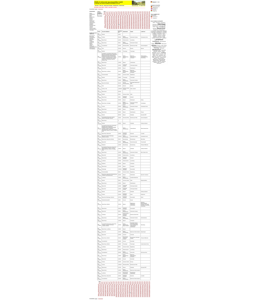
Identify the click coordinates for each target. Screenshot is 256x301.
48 (137, 12)
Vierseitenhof (159, 56)
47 (135, 12)
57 (106, 13)
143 (136, 16)
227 (136, 20)
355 (140, 25)
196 (114, 19)
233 (149, 20)
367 (120, 26)
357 (145, 25)
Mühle (158, 43)
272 (142, 21)
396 (138, 27)
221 (123, 20)
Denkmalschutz (159, 31)
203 (129, 19)
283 (120, 22)
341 (109, 25)
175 (114, 18)
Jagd (164, 36)
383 (109, 27)
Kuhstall (157, 37)
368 (123, 26)
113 (116, 15)
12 (121, 11)
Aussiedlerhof (162, 26)
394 (134, 27)
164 (136, 17)
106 (147, 14)
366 (118, 26)
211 (147, 19)
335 (142, 24)
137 (123, 16)
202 (127, 19)
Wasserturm (155, 61)
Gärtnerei (155, 36)
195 (112, 19)
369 (125, 26)
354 (138, 25)
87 (111, 14)
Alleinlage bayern (155, 25)
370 (127, 26)
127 (147, 15)
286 (127, 22)
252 (129, 290)
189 (145, 18)
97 (128, 14)
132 (112, 16)
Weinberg (164, 61)
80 (146, 13)
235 (145, 289)
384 (112, 27)
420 (147, 28)
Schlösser (91, 44)
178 (120, 18)
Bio (152, 31)
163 (134, 17)
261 (118, 21)
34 (113, 12)
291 (138, 22)
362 (109, 26)
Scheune (159, 52)
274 (147, 21)
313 (140, 23)
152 (109, 17)
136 (120, 16)
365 (116, 26)
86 (109, 14)
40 (123, 12)
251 (127, 290)
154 (114, 17)
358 (147, 25)
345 (118, 25)
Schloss (163, 52)
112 (114, 15)
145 (140, 16)
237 (149, 289)
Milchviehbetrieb (163, 41)
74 (135, 13)
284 (123, 22)
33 (111, 12)
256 (107, 21)
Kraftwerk (153, 37)
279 (112, 22)
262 (120, 21)
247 (118, 290)
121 (134, 15)
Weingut (155, 62)
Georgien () (154, 18)
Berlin (91, 16)
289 (134, 22)
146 (142, 16)
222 (125, 20)
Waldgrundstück (163, 57)
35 (114, 12)
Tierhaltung (161, 55)
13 (123, 11)
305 (123, 23)
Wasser (155, 58)
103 (140, 14)
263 (123, 21)
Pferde (165, 45)
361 (107, 26)
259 (114, 21)
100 (134, 14)
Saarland (91, 26)
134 (116, 16)
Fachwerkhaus (159, 32)
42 (127, 12)
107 (149, 14)
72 (132, 13)
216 (112, 20)
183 (131, 18)
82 (149, 13)
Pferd (162, 45)
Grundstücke (92, 46)
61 (113, 13)
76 (139, 13)
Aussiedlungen (92, 37)
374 (136, 26)
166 (140, 17)
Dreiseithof (165, 31)
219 (118, 20)
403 (110, 28)
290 (136, 22)
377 (142, 26)
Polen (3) (154, 9)
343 (114, 25)
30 (106, 12)
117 (125, 15)
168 (145, 17)
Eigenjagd (153, 32)
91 (118, 14)
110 (110, 15)
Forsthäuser (160, 34)
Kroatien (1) (155, 8)
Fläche (163, 33)
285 (125, 22)
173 (109, 18)
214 (107, 20)
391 (127, 27)
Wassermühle (156, 60)
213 (105, 20)
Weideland (159, 61)
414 (134, 28)
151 (107, 17)
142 (134, 16)
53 (146, 12)
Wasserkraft (155, 59)
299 (110, 23)
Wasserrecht (162, 60)
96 (126, 14)
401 (149, 27)
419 (145, 28)
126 (145, 15)
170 (149, 17)
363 (112, 26)
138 (125, 16)
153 (112, 17)
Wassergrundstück (161, 58)
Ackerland (155, 24)
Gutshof (163, 35)
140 (129, 16)
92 (119, 14)
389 (123, 27)
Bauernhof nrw (156, 29)
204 (132, 19)
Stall (165, 53)
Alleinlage (161, 24)
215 (109, 20)
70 (128, 13)
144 (138, 16)
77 (140, 13)
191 (149, 18)
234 (143, 289)
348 (125, 25)
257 (109, 21)
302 (116, 23)
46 (133, 12)
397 (140, 27)
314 (142, 23)
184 (134, 18)
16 (128, 11)
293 (142, 22)
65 (120, 13)
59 (109, 13)
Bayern (91, 15)
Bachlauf (154, 28)
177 (118, 18)
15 (127, 11)
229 (140, 20)
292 (140, 22)
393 (131, 27)
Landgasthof (164, 37)
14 (125, 11)
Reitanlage (156, 48)
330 (131, 24)
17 (130, 11)
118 (127, 15)
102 (138, 14)
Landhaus (159, 39)
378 (145, 26)
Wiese (158, 62)
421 (149, 28)
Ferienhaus (164, 32)
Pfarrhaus (159, 45)
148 (147, 16)
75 (137, 13)
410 (125, 28)
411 (127, 28)
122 (136, 15)
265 (127, 21)
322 (114, 24)
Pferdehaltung (155, 46)
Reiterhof (156, 50)
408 (121, 28)
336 (145, 24)
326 (123, 24)
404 (112, 28)
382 (107, 27)
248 (121, 290)
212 (149, 19)
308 (129, 23)
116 (123, 15)
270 (138, 21)
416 (138, 28)
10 (118, 11)
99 (131, 14)
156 (118, 17)
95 (125, 14)
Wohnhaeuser (92, 47)
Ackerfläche (158, 22)
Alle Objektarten (92, 48)
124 (140, 15)
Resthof (154, 52)
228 (138, 20)
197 (116, 19)
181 (127, 18)
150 (105, 17)
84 (105, 14)
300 (112, 23)
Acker (154, 22)
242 (107, 290)
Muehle (153, 43)
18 (132, 11)
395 (136, 27)
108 (106, 15)
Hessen (91, 19)
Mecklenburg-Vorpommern (92, 21)
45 (132, 12)
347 (123, 25)
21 (137, 11)
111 (112, 15)
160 (127, 17)
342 (112, 25)
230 (142, 20)
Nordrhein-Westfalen (91, 24)
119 (129, 15)
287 (129, 22)
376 (140, 26)
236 (147, 289)
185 (136, 18)
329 (129, 24)
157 (120, 17)
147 (145, 16)
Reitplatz (159, 51)
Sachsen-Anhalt (92, 28)
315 (145, 23)
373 (134, 26)
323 (116, 24)
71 (130, 13)
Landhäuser (155, 41)
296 (149, 22)
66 (121, 13)
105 (145, 14)
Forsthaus (155, 34)
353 (136, 25)
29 (104, 12)
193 (107, 19)
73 (133, 13)
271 (140, 21)
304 (121, 23)
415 (136, 28)
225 (131, 20)
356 (142, 25)
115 (121, 15)
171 (105, 18)
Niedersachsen (92, 22)
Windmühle (162, 62)
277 (107, 22)
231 (145, 20)
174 (112, 18)
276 (105, 22)
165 (138, 17)
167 (142, 17)
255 (105, 21)
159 (125, 17)
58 (107, 13)
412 (129, 28)
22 (139, 11)
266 (129, 21)
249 (123, 290)
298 (107, 23)
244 (112, 290)
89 (114, 14)
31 (107, 12)
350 (129, 25)
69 (127, 13)
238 (99, 290)
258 (112, 21)
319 (108, 24)
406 (116, 28)
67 (123, 13)
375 (138, 26)
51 (142, 12)
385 (114, 27)
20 (135, 11)
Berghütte (165, 30)
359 (149, 25)
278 (109, 22)
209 (143, 19)
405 (114, 28)
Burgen (91, 43)
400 (147, 27)
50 (140, 12)
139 (127, 16)
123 (138, 15)
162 (131, 17)
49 (139, 12)
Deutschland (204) (156, 6)
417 (140, 28)
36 (116, 12)
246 (116, 290)
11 (120, 11)
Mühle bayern (163, 43)
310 (134, 23)
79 (144, 13)
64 (118, 13)
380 (149, 26)
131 (109, 16)
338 (149, 24)
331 (134, 24)
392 (129, 27)
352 (134, 25)
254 (134, 290)
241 (105, 290)
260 (116, 21)
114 (119, 15)
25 (144, 11)
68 (125, 13)
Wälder (91, 45)
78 (142, 13)
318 (105, 24)
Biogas (154, 31)
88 (112, 14)
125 (142, 15)
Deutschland (100, 9)
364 (114, 26)
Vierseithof (164, 56)
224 (129, 20)
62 (114, 13)
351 (131, 25)
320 (110, 24)
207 (138, 19)
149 (149, 16)
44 (130, 12)
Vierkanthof (154, 56)
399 (145, 27)
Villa (153, 57)
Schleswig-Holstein (93, 29)
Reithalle (155, 51)
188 (142, 18)
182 (129, 18)
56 (104, 13)
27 (147, 11)
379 (147, 26)
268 (134, 21)
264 (125, 21)
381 (105, 27)
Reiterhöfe (163, 50)
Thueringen (92, 30)
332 (136, 24)
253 (132, 290)
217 (114, 20)
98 (130, 14)
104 (142, 14)
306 (125, 23)
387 (118, 27)
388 (120, 27)
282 (118, 22)
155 (116, 17)
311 (136, 23)
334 (140, 24)
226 (134, 20)
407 (118, 28)
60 (111, 13)
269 (136, 21)
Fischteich (155, 33)
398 (142, 27)
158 (123, 17)
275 (149, 21)
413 (131, 28)
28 (149, 11)
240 (103, 290)
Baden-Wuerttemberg (92, 14)
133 (114, 16)
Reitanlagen (162, 48)
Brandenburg (92, 17)
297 (105, 23)
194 (110, 19)
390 (125, 27)
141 (131, 16)
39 (121, 12)
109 (108, 15)
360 (105, 26)
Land (160, 37)
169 (147, 17)
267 (131, 21)
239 (101, 290)
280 (114, 22)
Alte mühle (161, 25)
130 (107, 16)
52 (144, 12)
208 (140, 19)
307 (127, 23)
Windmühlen (159, 63)
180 (125, 18)
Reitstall (163, 51)
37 (118, 12)
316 (147, 23)
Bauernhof (161, 28)
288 (131, 22)
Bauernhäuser (162, 29)
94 (123, 14)
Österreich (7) (155, 7)
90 (116, 14)
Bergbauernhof (159, 30)
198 (118, 19)
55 (149, 12)
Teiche (157, 55)
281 (116, 22)
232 (147, 20)
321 (112, 24)
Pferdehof (160, 46)
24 (142, 11)
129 (105, 16)
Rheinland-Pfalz (92, 25)
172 (107, 18)
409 (123, 28)
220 (120, 20)
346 (120, 25)
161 (129, 17)
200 (123, 19)
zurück (96, 9)
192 (105, 19)
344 (116, 25)
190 (147, 18)
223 (127, 20)
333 (138, 24)
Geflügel (164, 34)
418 (142, 28)
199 (121, 19)
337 (147, 24)
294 (145, 22)
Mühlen (154, 45)
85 (107, 14)
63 (116, 13)
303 (118, 23)
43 (128, 12)
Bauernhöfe (153, 30)
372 (131, 26)
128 (149, 15)
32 (109, 12)
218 (116, 20)
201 (125, 19)
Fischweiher (159, 33)
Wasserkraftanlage (161, 59)
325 (120, 24)
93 (121, 14)
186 (138, 18)
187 (140, 18)
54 (147, 12)
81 (147, 13)
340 (107, 25)
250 (125, 290)
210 (145, 19)
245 (114, 290)
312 (138, 23)
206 (136, 19)
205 (134, 19)
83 (104, 14)
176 (116, 18)
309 (132, 23)
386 (116, 27)
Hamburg (91, 18)
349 (127, 25)
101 (136, 14)
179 (123, 18)
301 (114, 23)
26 (146, 11)
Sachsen (91, 27)
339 (105, 25)
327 (125, 24)
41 (125, 12)
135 (118, 16)
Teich (154, 55)
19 (133, 11)
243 (110, 290)
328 (127, 24)
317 (149, 23)
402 (107, 28)
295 (147, 22)
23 (140, 11)
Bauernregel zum (135, 5)
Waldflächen (157, 57)
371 (129, 26)
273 (145, 21)
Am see (157, 26)
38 (120, 12)
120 (131, 15)
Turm (164, 55)
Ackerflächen (163, 22)
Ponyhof (164, 46)
